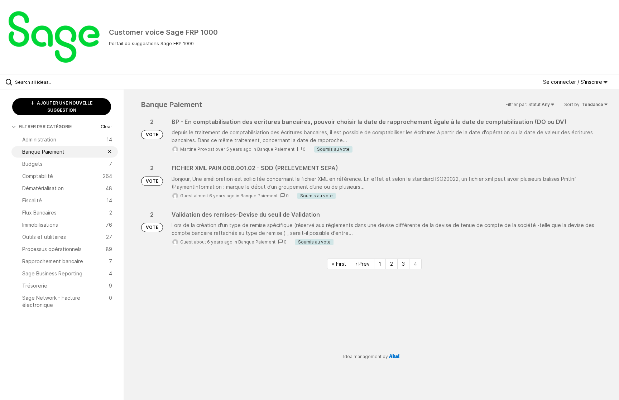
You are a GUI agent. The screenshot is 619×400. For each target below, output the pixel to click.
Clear (106, 126)
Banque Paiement (275, 149)
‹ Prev (362, 264)
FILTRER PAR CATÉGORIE (45, 126)
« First (339, 264)
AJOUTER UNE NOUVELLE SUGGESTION (64, 106)
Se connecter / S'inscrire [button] (573, 82)
